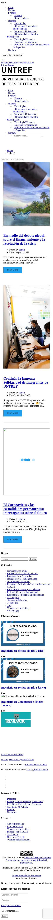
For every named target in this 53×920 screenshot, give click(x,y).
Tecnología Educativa (24, 39)
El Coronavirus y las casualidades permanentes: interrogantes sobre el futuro (25, 509)
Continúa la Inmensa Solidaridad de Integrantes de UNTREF (25, 382)
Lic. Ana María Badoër (36, 764)
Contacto (12, 50)
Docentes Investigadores (25, 42)
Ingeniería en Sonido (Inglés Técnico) (23, 687)
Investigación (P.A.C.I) (17, 831)
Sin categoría (13, 597)
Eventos (12, 13)
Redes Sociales (21, 18)
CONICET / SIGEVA (17, 807)
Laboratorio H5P (15, 826)
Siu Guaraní (12, 834)
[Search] (42, 136)
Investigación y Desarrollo (19, 576)
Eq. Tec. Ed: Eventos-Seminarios (22, 573)
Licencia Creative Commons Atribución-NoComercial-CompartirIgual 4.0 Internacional (28, 860)
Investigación (13, 36)
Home (10, 150)
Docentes (11, 799)
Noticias (12, 20)
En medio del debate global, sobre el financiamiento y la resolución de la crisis (24, 239)
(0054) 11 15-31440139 (12, 754)
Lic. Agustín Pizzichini (37, 769)
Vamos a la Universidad (25, 31)
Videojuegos (13, 610)
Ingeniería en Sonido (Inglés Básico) (22, 650)
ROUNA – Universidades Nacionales (24, 804)
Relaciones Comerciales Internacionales (25, 595)
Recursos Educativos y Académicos (23, 589)
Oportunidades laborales (18, 581)
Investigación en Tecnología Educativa (25, 801)
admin (22, 249)
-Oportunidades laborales (26, 34)
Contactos (11, 812)
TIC (9, 605)
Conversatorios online (17, 571)
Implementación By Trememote (26, 875)
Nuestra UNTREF (15, 837)
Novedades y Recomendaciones (22, 579)
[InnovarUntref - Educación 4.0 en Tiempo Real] (23, 85)
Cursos (11, 10)
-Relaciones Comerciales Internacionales (25, 27)
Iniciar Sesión (7, 65)
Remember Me (11, 911)
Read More (12, 270)
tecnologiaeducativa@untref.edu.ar (17, 62)
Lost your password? (11, 905)
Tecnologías (20, 23)
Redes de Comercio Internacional (22, 592)
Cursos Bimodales (15, 823)
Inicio (10, 7)
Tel (2, 60)
